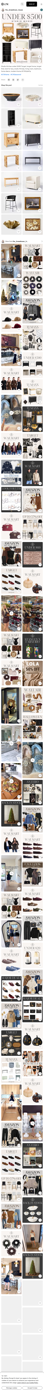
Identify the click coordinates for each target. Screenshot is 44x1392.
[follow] (41, 10)
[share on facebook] (8, 79)
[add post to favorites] (39, 61)
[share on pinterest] (13, 79)
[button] (41, 4)
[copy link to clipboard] (22, 79)
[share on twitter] (17, 79)
